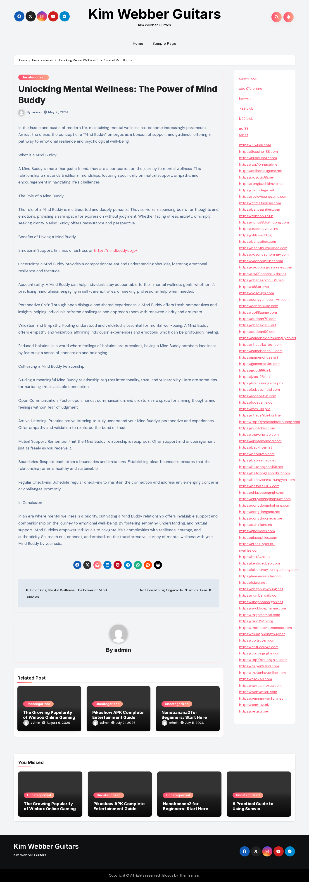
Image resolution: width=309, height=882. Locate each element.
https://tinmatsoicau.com (260, 203)
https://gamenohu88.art (258, 357)
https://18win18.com (255, 145)
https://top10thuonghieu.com (263, 659)
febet (243, 135)
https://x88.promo (254, 286)
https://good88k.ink (255, 370)
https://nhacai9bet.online (260, 415)
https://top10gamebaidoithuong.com (269, 421)
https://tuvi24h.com (255, 679)
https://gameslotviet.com (259, 363)
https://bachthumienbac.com (263, 248)
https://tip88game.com (258, 312)
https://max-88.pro (255, 409)
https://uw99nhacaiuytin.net (262, 273)
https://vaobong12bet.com (261, 261)
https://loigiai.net (253, 582)
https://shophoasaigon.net (261, 602)
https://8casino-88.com (258, 151)
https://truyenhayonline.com (262, 672)
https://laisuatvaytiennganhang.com (269, 569)
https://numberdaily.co (257, 595)
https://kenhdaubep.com (259, 563)
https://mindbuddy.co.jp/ (115, 250)
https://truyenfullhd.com (259, 666)
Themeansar (189, 875)
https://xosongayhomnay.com (264, 254)
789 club (246, 108)
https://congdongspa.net (259, 511)
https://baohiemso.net (257, 460)
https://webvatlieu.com (258, 691)
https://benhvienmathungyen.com (267, 479)
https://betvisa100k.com (259, 486)
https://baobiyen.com (257, 454)
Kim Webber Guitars (154, 14)
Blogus (167, 875)
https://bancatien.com (257, 241)
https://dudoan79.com (257, 318)
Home (138, 43)
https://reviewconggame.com (263, 196)
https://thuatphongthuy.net (262, 634)
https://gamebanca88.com (261, 350)
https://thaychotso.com (259, 434)
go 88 (243, 128)
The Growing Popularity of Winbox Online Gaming (49, 715)
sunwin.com (248, 78)
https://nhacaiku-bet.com (260, 344)
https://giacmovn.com (257, 531)
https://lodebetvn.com (257, 396)
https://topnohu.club (256, 216)
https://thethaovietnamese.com (265, 627)
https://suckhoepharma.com (262, 608)
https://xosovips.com (256, 293)
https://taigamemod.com (259, 614)
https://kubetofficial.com (259, 389)
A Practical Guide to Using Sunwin (253, 806)
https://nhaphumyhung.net (261, 589)
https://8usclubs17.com (258, 157)
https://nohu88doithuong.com (264, 222)
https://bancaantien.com (259, 209)
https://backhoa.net (255, 447)
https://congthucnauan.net (261, 518)
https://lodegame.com (257, 402)
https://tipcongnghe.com (259, 653)
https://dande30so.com (258, 305)
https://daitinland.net (256, 524)
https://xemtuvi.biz (254, 704)
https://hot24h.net (254, 556)
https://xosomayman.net (259, 228)
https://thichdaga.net (256, 190)
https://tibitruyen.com (257, 640)
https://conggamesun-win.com (264, 299)
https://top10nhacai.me (258, 164)
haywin (245, 98)
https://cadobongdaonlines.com (265, 267)
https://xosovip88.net (257, 177)
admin (37, 112)
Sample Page (164, 43)
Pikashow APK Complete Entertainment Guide (118, 715)
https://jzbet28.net (254, 376)
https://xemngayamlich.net (261, 698)
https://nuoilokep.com (257, 428)
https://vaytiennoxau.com (260, 685)
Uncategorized (33, 77)
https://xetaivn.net (254, 711)
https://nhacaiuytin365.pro (261, 280)
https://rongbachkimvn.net (261, 183)
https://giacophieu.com (258, 537)
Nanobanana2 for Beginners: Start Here (184, 715)
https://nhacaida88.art (257, 325)
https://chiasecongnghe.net (262, 492)
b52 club (246, 118)
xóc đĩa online (250, 88)
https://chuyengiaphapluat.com (265, 498)
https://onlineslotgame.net (261, 170)
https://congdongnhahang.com (264, 505)
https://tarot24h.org (256, 621)
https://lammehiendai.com (260, 576)
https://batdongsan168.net (261, 466)
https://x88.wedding (255, 235)
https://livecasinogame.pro (261, 383)
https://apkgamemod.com (260, 441)
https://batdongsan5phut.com (264, 473)
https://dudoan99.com (257, 331)
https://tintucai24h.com (258, 646)
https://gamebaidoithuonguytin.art (267, 338)
